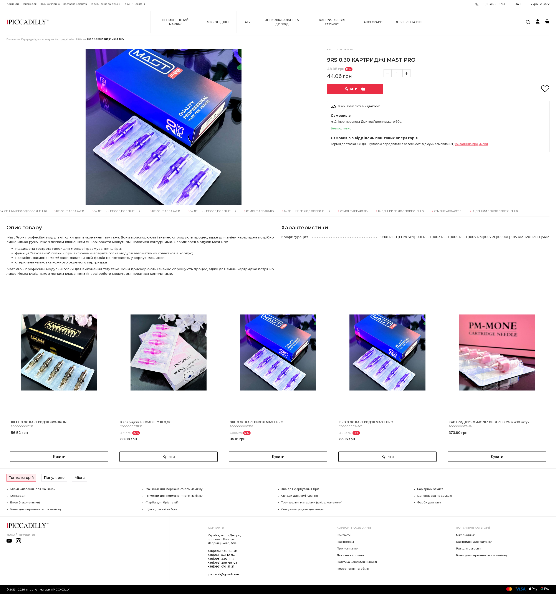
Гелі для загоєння (469, 548)
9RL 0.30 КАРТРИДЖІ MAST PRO (256, 422)
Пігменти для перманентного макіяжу (174, 495)
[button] (17, 375)
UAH (518, 4)
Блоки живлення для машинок (32, 489)
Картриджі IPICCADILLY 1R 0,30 (146, 422)
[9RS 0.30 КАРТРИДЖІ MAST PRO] (164, 127)
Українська (539, 4)
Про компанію (50, 3)
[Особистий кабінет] (537, 22)
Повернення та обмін (105, 3)
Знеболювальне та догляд (282, 22)
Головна (12, 39)
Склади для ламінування (299, 495)
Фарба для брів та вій (162, 502)
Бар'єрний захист (430, 489)
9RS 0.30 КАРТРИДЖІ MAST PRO (105, 39)
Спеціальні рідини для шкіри (302, 509)
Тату (246, 22)
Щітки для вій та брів (161, 509)
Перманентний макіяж (175, 22)
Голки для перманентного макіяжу (35, 509)
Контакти (13, 3)
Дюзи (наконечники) (25, 502)
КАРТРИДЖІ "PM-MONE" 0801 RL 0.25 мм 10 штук (489, 422)
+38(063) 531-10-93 (492, 4)
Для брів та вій (409, 22)
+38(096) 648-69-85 (223, 551)
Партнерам (29, 3)
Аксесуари (373, 22)
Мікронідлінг (218, 22)
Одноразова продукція (434, 495)
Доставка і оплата (75, 3)
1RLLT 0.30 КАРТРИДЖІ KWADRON (38, 422)
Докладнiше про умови (470, 144)
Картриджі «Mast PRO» (68, 39)
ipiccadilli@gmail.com (223, 574)
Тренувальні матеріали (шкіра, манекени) (311, 502)
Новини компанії (134, 3)
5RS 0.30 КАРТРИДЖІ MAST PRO (366, 422)
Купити (351, 89)
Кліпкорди (17, 495)
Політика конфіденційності (357, 562)
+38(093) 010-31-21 (221, 566)
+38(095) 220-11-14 (221, 558)
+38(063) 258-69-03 (222, 562)
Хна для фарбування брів (300, 489)
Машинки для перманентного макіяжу (174, 489)
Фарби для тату (429, 502)
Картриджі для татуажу (332, 22)
